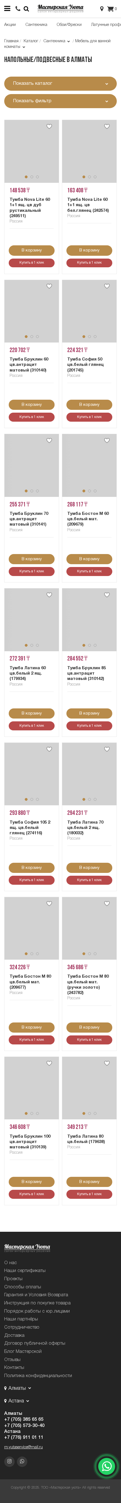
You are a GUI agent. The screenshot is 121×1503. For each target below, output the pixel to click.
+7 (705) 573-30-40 (24, 1426)
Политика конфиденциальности (38, 1376)
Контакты (14, 1368)
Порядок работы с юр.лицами (37, 1311)
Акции (10, 25)
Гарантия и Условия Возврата (36, 1295)
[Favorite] (49, 126)
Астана (12, 1431)
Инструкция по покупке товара (37, 1303)
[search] (17, 9)
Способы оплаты (22, 1287)
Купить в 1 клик (31, 262)
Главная (11, 41)
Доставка (14, 1335)
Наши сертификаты (25, 1271)
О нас (10, 1263)
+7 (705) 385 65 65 (23, 1419)
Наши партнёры (21, 1319)
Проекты (13, 1279)
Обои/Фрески (69, 25)
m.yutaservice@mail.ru (23, 1447)
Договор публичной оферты (34, 1343)
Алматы (13, 1413)
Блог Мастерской (23, 1351)
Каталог (31, 41)
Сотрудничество (21, 1327)
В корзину (32, 250)
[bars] (7, 9)
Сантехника (36, 25)
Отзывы (12, 1360)
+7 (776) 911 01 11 (23, 1437)
